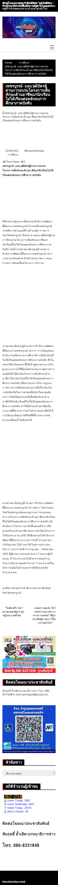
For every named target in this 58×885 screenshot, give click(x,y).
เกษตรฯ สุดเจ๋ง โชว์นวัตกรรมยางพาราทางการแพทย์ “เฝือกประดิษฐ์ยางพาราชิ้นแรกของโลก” (44, 615)
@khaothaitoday (34, 151)
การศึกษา (13, 154)
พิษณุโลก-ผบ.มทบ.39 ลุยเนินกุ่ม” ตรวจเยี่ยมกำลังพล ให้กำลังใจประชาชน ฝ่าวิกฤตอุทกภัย (27, 4)
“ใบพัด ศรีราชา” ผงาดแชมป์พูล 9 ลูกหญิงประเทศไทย (13, 611)
